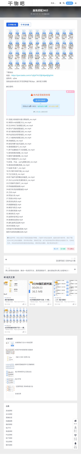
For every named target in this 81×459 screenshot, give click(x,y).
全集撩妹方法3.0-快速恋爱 (24, 342)
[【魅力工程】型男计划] (10, 359)
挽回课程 (9, 424)
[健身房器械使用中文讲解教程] (10, 366)
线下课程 (9, 438)
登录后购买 (41, 100)
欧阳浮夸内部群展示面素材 (24, 350)
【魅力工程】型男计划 (22, 357)
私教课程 (9, 431)
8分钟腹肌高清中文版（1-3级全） (39, 300)
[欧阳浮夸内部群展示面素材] (10, 352)
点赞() (71, 249)
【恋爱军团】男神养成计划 (24, 386)
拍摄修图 (9, 421)
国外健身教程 (9, 300)
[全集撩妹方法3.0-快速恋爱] (10, 344)
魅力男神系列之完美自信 (23, 372)
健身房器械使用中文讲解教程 (24, 364)
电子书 (8, 428)
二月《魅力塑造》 (61, 300)
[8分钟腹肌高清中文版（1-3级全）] (40, 288)
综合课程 (9, 441)
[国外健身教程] (15, 288)
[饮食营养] (10, 395)
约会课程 (9, 435)
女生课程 (9, 414)
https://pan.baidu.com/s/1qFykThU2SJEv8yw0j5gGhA (32, 75)
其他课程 (9, 411)
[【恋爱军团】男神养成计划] (10, 388)
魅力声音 (18, 379)
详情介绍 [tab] (13, 25)
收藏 (64, 249)
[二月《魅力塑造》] (65, 288)
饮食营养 (18, 394)
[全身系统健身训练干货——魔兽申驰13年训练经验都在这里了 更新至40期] (15, 316)
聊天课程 (9, 445)
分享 (56, 249)
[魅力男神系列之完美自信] (10, 373)
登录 (70, 3)
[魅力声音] (10, 381)
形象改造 (46, 14)
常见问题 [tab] (26, 25)
